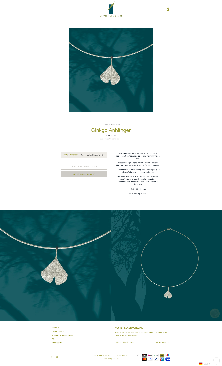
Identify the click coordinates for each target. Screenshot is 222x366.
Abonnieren (161, 342)
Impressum (57, 343)
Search (55, 328)
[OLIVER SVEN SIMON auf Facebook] (52, 357)
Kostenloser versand (129, 327)
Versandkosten (115, 139)
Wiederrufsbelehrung (62, 335)
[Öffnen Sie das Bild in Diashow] (111, 70)
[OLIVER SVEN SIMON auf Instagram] (56, 357)
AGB (53, 339)
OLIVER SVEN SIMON (119, 355)
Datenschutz (58, 331)
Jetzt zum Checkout (84, 174)
